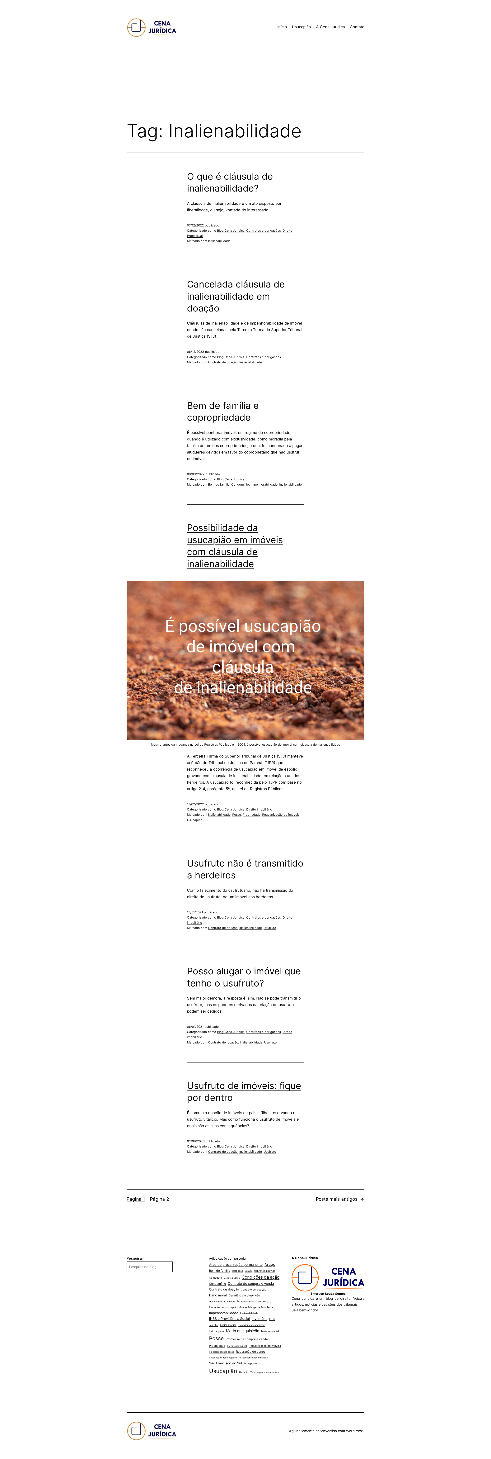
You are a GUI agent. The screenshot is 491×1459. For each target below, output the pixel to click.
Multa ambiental (270, 1331)
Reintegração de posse (221, 1351)
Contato (357, 27)
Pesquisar (135, 1258)
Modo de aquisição (242, 1330)
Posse (236, 814)
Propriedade (251, 814)
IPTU (272, 1319)
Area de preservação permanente (236, 1264)
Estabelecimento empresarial (254, 1301)
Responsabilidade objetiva (223, 1357)
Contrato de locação (223, 1042)
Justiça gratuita (228, 1325)
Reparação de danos (250, 1351)
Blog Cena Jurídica (231, 230)
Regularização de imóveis (280, 814)
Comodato (215, 1277)
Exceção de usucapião (223, 1307)
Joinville (213, 1325)
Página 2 (159, 1199)
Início (282, 27)
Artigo (269, 1264)
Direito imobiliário (259, 809)
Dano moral (218, 1295)
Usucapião (301, 27)
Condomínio (240, 484)
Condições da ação (260, 1277)
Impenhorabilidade (264, 484)
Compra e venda (232, 1278)
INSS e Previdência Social (229, 1319)
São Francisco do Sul (225, 1363)
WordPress (354, 1431)
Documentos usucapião (222, 1301)
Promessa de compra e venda (247, 1339)
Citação (248, 1271)
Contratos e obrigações (263, 230)
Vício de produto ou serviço (264, 1372)
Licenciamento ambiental (251, 1325)
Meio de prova (216, 1331)
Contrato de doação (223, 362)
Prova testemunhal (237, 1346)
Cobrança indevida (264, 1270)
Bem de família (219, 484)
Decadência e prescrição (244, 1295)
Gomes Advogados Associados (256, 1307)
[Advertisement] (245, 86)
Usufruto (270, 928)
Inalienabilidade (219, 241)
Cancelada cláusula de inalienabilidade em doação (236, 296)
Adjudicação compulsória (227, 1258)
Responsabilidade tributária (253, 1357)
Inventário (259, 1319)
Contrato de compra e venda (251, 1283)
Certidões (237, 1270)
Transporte (250, 1363)
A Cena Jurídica (330, 27)
